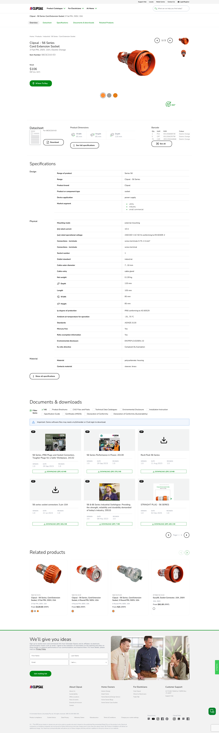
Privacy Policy (41, 649)
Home (32, 36)
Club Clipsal (137, 691)
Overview (34, 22)
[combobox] (88, 662)
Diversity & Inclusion (75, 702)
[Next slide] (187, 552)
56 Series (54, 36)
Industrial (46, 36)
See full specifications (85, 145)
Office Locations (74, 697)
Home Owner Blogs (107, 700)
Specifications (62, 22)
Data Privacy (65, 717)
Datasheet (47, 22)
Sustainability (73, 694)
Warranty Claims (79, 717)
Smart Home (105, 694)
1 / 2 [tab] (164, 40)
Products (38, 36)
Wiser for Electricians (139, 694)
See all (163, 143)
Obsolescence (94, 717)
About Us (72, 691)
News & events (73, 700)
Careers (71, 705)
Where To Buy (41, 83)
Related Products (106, 22)
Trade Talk (136, 697)
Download (54, 142)
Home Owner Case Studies (109, 702)
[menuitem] (56, 8)
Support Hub (169, 696)
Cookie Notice (51, 717)
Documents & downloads (83, 22)
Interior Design (105, 691)
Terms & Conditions (110, 717)
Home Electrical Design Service (110, 697)
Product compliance (36, 717)
